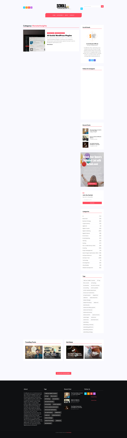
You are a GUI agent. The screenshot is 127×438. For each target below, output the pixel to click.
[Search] (102, 6)
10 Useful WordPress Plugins (59, 35)
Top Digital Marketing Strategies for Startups (95, 144)
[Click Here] (81, 9)
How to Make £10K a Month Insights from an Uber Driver (92, 353)
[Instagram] (31, 7)
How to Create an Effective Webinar (95, 137)
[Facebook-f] (24, 7)
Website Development (59, 33)
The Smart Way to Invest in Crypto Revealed (95, 130)
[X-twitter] (27, 7)
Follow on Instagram (64, 373)
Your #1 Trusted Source (92, 45)
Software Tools (51, 33)
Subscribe (92, 203)
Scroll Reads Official (92, 44)
